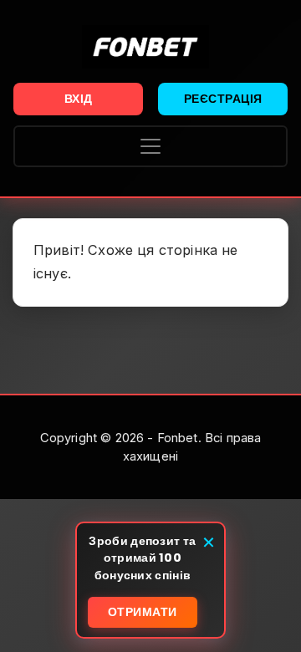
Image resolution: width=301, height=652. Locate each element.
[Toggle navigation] (150, 146)
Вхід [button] (78, 98)
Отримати (142, 612)
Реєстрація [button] (223, 98)
